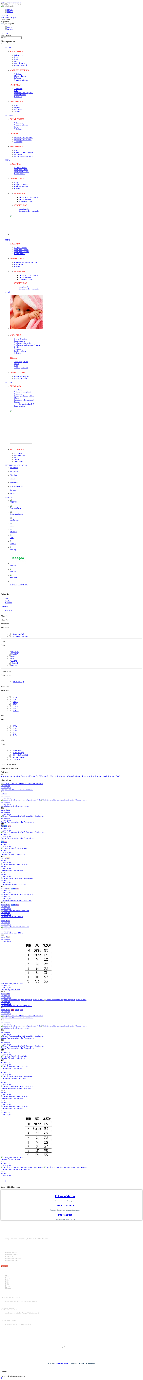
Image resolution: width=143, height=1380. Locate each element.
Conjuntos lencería (20, 65)
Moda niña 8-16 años (21, 172)
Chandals (17, 349)
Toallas (16, 459)
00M (16, 699)
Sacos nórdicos (19, 406)
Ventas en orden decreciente (11, 776)
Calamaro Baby (15, 508)
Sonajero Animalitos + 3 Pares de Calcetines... (17, 790)
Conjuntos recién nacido (22, 343)
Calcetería (17, 189)
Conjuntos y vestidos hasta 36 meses (27, 345)
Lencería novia (19, 63)
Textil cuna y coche (21, 362)
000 (15, 726)
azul (14, 665)
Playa (16, 457)
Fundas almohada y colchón (24, 396)
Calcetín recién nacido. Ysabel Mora (13, 884)
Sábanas (17, 402)
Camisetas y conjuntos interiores (25, 262)
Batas (16, 91)
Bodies (16, 59)
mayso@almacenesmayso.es (11, 2)
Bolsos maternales (20, 378)
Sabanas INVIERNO (26, 404)
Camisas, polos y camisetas (23, 152)
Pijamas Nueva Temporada (23, 93)
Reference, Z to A (114, 776)
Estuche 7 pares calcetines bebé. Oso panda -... (17, 838)
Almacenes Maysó (61, 1363)
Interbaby (13, 532)
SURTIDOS (18, 682)
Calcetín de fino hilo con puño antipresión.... (16, 1006)
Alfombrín (13, 475)
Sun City (13, 550)
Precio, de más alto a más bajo (84, 776)
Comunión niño (19, 254)
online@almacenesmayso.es (15, 1305)
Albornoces (18, 89)
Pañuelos (17, 78)
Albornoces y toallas (26, 201)
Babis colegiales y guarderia (29, 211)
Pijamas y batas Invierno (23, 140)
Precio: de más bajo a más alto (62, 776)
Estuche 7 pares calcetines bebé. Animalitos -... (17, 822)
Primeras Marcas (65, 1196)
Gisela (12, 526)
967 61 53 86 (10, 1327)
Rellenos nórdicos (16, 486)
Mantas (16, 364)
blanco (15, 652)
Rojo (14, 661)
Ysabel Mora (19, 759)
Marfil (14, 654)
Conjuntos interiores (21, 184)
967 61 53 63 (10, 1303)
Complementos (24, 209)
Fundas (12, 479)
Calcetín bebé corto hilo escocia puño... (15, 806)
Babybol (13, 544)
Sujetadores (18, 55)
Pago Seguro (65, 1214)
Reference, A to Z (101, 776)
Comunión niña (19, 174)
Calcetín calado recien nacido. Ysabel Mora (16, 901)
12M (16, 711)
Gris (14, 658)
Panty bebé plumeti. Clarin (10, 990)
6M (15, 708)
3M (15, 706)
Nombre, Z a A (45, 776)
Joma (12, 538)
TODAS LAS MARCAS (19, 585)
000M (16, 697)
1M (15, 704)
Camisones (18, 97)
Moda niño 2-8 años (21, 250)
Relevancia (25, 776)
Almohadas (18, 390)
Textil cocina (18, 461)
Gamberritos (14, 520)
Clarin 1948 (18, 750)
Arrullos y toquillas (21, 368)
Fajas (16, 61)
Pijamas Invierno (20, 95)
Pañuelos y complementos (23, 156)
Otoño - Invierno (20, 636)
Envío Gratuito (65, 1205)
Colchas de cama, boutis (22, 392)
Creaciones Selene (16, 514)
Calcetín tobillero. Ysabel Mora (12, 870)
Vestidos (17, 111)
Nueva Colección (20, 168)
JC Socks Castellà (20, 755)
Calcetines (18, 74)
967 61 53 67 (10, 1241)
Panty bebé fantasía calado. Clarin (13, 854)
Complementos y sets (21, 376)
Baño (16, 105)
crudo (14, 656)
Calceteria (17, 266)
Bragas (16, 57)
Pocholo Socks (19, 757)
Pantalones (18, 109)
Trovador (13, 571)
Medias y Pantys (20, 76)
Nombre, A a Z (34, 776)
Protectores (14, 482)
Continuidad (18, 634)
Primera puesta (19, 341)
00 (15, 728)
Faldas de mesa (19, 455)
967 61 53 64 (10, 1315)
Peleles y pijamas (20, 351)
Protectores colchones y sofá (24, 400)
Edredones (18, 394)
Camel (14, 663)
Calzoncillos (18, 123)
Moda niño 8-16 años (21, 252)
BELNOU (13, 502)
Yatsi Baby (14, 577)
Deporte (17, 107)
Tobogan (13, 566)
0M (15, 702)
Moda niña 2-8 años (21, 170)
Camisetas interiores (21, 80)
